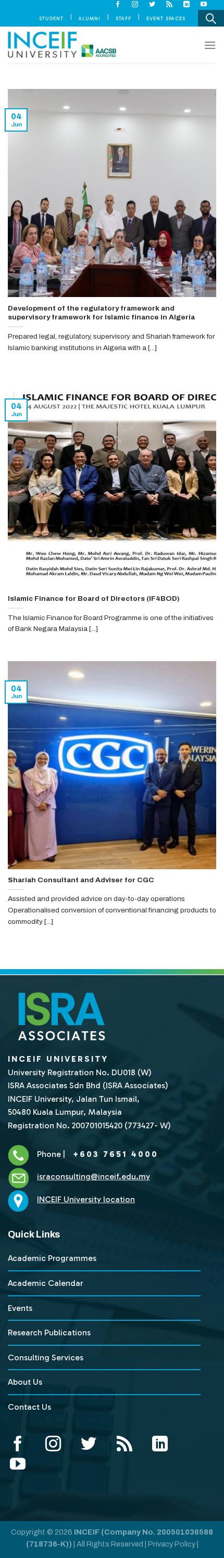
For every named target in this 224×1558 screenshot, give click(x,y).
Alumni (90, 18)
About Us (25, 1382)
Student (51, 18)
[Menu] (210, 45)
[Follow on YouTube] (204, 4)
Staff (123, 18)
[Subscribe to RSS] (169, 4)
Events (20, 1308)
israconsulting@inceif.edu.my (93, 1176)
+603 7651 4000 (113, 1154)
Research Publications (49, 1332)
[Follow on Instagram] (135, 4)
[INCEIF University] (62, 44)
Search (211, 18)
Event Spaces (165, 18)
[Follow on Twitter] (152, 4)
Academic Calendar (45, 1283)
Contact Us (29, 1407)
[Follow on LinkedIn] (186, 4)
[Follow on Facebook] (118, 4)
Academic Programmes (52, 1258)
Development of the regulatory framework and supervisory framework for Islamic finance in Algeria (101, 312)
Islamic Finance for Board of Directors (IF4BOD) (94, 598)
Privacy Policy (171, 1544)
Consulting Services (45, 1357)
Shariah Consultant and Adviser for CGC (81, 880)
